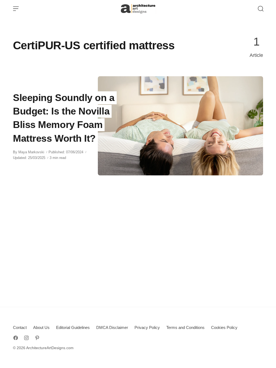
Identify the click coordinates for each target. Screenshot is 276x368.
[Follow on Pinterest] (37, 338)
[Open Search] (260, 8)
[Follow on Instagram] (26, 338)
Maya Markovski (31, 152)
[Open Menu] (16, 8)
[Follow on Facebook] (15, 338)
